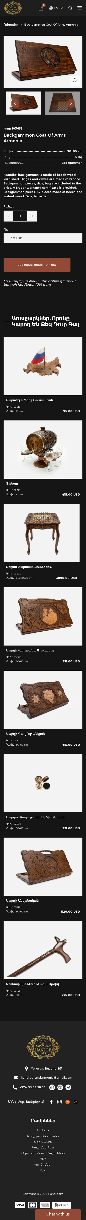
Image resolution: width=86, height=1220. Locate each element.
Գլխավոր (11, 24)
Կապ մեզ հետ (43, 1147)
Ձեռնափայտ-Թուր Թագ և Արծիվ (32, 984)
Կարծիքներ (43, 1164)
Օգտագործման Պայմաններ (43, 1153)
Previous (15, 103)
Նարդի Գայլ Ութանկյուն (25, 734)
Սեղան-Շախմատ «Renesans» (29, 567)
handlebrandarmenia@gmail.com (46, 1077)
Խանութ (43, 1130)
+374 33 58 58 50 (32, 1087)
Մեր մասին (43, 1141)
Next (71, 103)
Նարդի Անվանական (22, 900)
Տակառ (12, 483)
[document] (43, 610)
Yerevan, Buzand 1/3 (46, 1068)
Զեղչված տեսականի (43, 1136)
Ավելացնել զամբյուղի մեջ (37, 264)
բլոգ (43, 1170)
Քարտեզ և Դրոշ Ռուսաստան (29, 400)
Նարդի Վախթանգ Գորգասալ (30, 650)
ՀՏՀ (43, 1159)
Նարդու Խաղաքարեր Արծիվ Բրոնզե (35, 817)
